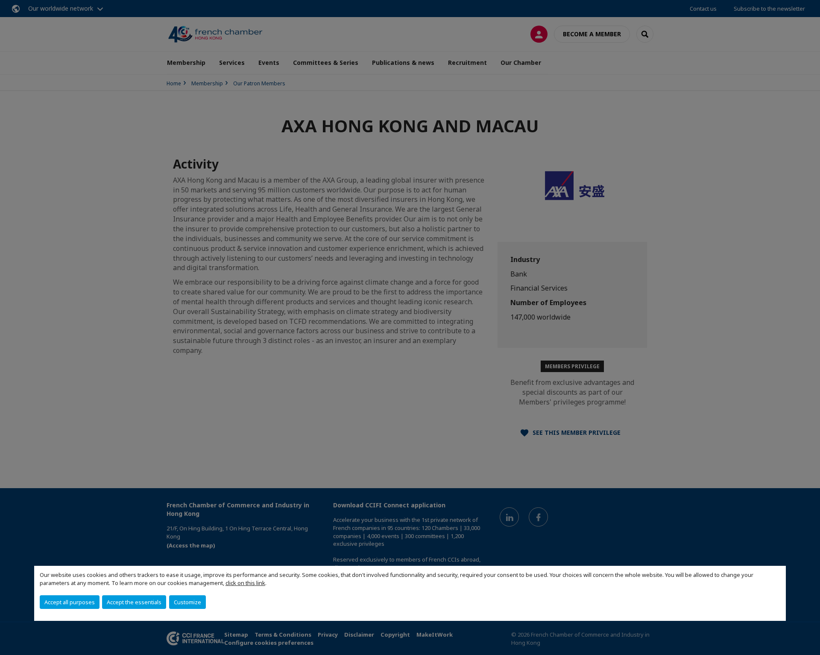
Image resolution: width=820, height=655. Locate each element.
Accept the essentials (134, 602)
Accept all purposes (69, 602)
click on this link (245, 583)
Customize (187, 602)
